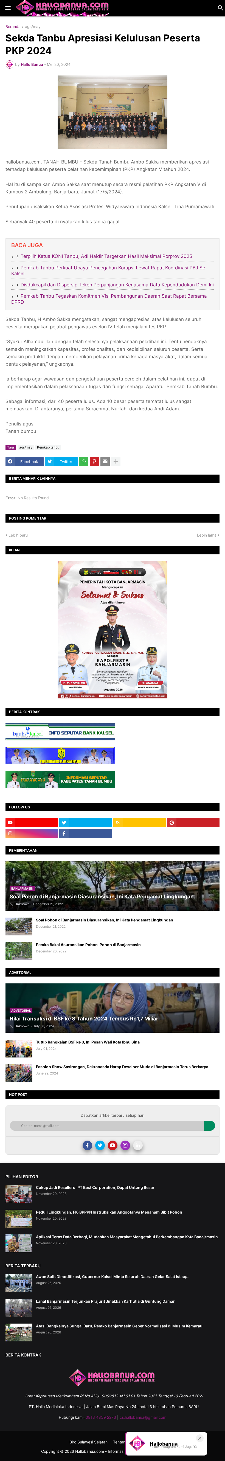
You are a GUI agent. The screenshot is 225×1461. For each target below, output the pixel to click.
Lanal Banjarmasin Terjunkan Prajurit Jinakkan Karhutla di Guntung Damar (105, 1301)
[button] (7, 8)
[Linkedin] (138, 1145)
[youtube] (31, 822)
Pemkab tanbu (48, 447)
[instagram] (31, 833)
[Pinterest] (94, 461)
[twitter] (85, 822)
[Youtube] (112, 1145)
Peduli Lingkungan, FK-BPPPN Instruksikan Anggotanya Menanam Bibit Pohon (109, 1212)
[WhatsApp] (83, 461)
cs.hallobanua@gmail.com (143, 1417)
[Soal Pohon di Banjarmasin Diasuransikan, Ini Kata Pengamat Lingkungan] (18, 926)
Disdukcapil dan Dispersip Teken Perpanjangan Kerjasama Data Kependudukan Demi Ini (117, 284)
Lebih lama (206, 535)
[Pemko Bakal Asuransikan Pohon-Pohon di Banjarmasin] (18, 951)
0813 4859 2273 (101, 1417)
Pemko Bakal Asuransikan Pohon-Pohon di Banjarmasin (88, 944)
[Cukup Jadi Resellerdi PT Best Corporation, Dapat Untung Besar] (18, 1194)
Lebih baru (18, 535)
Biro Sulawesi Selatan (88, 1442)
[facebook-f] (85, 833)
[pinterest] (193, 822)
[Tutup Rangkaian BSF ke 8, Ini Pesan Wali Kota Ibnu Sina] (18, 1048)
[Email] (105, 461)
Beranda (13, 27)
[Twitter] (100, 1145)
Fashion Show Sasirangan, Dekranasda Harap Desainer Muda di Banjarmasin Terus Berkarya (122, 1066)
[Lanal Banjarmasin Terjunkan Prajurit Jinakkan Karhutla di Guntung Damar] (18, 1308)
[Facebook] (87, 1145)
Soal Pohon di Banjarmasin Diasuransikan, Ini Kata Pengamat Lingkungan (104, 920)
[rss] (139, 822)
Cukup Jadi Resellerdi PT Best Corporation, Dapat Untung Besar (95, 1187)
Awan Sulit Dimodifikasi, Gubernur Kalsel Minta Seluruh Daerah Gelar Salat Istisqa (112, 1276)
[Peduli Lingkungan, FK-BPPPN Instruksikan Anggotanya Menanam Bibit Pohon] (18, 1219)
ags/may (33, 27)
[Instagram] (125, 1145)
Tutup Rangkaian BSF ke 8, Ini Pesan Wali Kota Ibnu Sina (88, 1042)
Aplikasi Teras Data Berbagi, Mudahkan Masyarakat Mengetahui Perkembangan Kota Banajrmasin (127, 1236)
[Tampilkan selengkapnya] (115, 461)
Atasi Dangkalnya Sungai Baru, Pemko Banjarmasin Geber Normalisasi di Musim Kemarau (119, 1326)
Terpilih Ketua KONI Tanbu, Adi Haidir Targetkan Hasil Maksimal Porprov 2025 (106, 256)
